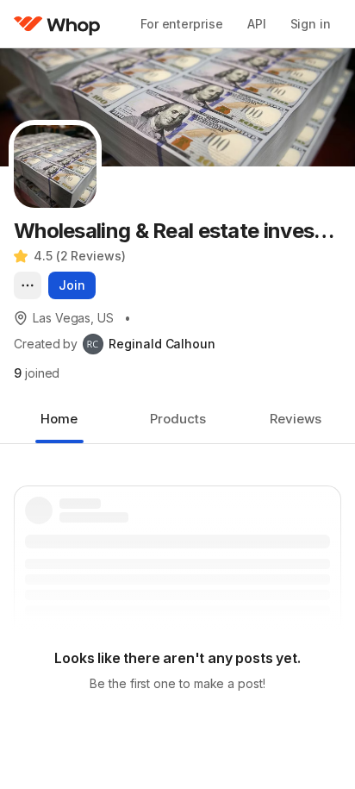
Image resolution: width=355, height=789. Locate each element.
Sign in (310, 23)
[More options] (27, 285)
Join (72, 285)
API (256, 23)
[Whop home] (57, 24)
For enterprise (181, 23)
